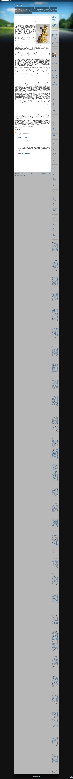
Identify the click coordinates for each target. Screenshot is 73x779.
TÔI (52, 700)
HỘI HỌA (53, 403)
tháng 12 (53, 98)
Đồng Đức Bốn (55, 349)
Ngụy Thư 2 (56, 543)
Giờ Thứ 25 (55, 367)
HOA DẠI (55, 386)
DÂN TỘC (56, 315)
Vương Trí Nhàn (55, 759)
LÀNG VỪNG (56, 437)
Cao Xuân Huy (56, 282)
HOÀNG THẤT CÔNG (55, 397)
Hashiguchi (53, 381)
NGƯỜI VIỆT (55, 578)
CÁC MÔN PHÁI (55, 277)
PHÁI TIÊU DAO (54, 595)
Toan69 (53, 697)
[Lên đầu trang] (71, 777)
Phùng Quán (54, 20)
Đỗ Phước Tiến (54, 346)
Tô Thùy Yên (55, 699)
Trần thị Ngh (56, 711)
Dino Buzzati (54, 319)
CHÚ (57, 295)
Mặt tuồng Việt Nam (55, 518)
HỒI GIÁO (55, 402)
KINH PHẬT (53, 432)
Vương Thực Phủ (55, 758)
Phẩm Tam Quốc (25, 11)
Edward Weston (55, 354)
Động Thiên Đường (54, 350)
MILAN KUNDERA (55, 521)
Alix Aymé (53, 248)
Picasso (55, 618)
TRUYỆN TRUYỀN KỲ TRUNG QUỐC (55, 732)
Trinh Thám (55, 719)
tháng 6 (53, 92)
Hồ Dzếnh (52, 9)
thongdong (18, 5)
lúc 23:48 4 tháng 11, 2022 (25, 137)
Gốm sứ (53, 368)
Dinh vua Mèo (56, 318)
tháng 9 (53, 111)
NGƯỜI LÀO (56, 577)
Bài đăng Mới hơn (19, 173)
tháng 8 (53, 103)
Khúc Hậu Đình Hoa (54, 422)
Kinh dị (53, 430)
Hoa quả (53, 388)
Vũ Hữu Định (56, 754)
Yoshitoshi (54, 771)
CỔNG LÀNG (54, 307)
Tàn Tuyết (54, 647)
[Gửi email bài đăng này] (28, 126)
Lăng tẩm (56, 438)
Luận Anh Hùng (41, 11)
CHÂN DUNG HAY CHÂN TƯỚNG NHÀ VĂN (55, 287)
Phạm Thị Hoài (17, 9)
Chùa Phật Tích (54, 75)
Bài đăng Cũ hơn (46, 173)
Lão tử (53, 438)
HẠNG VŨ (54, 380)
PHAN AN (55, 602)
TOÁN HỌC (53, 695)
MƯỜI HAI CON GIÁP (55, 527)
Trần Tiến (32, 9)
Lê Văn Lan (56, 446)
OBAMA (56, 593)
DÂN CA (53, 314)
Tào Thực (56, 649)
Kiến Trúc (53, 423)
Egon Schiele (54, 355)
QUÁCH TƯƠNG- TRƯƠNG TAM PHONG (55, 621)
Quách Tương (54, 619)
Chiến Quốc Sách (54, 36)
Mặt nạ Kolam (56, 508)
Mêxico (55, 519)
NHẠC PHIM (56, 582)
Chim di (54, 295)
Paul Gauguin (54, 594)
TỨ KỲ (56, 741)
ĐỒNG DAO (56, 348)
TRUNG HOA (55, 723)
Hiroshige (53, 384)
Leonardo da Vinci (55, 441)
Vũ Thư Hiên (55, 756)
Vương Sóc (56, 757)
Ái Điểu (56, 243)
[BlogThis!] (29, 126)
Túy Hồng (55, 739)
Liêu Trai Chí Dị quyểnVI (55, 474)
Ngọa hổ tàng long (54, 533)
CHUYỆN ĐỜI (55, 300)
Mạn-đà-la (55, 494)
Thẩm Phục (53, 663)
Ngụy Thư (53, 25)
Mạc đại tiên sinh (55, 488)
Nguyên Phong (55, 560)
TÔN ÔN (55, 700)
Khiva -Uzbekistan (54, 418)
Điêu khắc (27, 9)
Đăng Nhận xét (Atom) (21, 175)
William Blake (53, 760)
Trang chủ (33, 173)
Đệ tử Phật (55, 335)
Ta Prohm (55, 643)
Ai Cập (53, 243)
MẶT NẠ (56, 496)
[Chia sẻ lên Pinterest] (32, 126)
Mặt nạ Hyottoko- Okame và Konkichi (55, 503)
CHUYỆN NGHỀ (55, 301)
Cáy (57, 283)
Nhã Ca (55, 579)
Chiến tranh (54, 23)
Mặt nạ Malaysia (55, 509)
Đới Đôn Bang (53, 351)
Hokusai (54, 399)
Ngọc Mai (53, 534)
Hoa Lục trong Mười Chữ (54, 31)
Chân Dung (47, 9)
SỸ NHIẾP (53, 642)
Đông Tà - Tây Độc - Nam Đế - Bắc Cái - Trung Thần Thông (54, 81)
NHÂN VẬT (54, 584)
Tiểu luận (56, 687)
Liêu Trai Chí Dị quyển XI (55, 462)
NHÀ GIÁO (53, 580)
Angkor (56, 250)
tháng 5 (53, 128)
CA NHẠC (56, 276)
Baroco (55, 266)
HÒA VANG (54, 389)
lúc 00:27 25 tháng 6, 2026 (25, 153)
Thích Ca (55, 669)
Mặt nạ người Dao (54, 511)
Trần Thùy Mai (54, 713)
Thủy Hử (55, 683)
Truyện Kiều (30, 12)
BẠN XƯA (56, 263)
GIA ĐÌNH (54, 361)
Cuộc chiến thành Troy (33, 11)
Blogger (38, 776)
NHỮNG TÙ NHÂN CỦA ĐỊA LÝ (55, 590)
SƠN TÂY (55, 633)
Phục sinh (54, 615)
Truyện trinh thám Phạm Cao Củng (54, 38)
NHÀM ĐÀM (54, 583)
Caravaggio (54, 283)
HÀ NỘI (54, 372)
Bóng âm (41, 9)
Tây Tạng (53, 16)
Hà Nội (57, 371)
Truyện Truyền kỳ (54, 24)
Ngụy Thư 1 (56, 542)
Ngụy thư (56, 541)
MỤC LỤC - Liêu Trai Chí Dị (54, 73)
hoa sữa (56, 388)
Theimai (54, 667)
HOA (55, 385)
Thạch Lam (53, 657)
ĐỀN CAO (53, 336)
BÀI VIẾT (54, 260)
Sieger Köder (54, 631)
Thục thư (56, 682)
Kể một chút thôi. (54, 67)
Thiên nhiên (53, 675)
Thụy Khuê (53, 684)
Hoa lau (56, 387)
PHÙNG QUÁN (55, 617)
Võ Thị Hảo (55, 752)
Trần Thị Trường (55, 712)
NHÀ (52, 579)
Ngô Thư (53, 26)
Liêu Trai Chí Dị (54, 35)
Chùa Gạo (56, 299)
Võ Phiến (53, 19)
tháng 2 (53, 106)
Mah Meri (53, 490)
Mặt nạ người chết (54, 510)
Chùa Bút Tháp (54, 84)
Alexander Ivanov (54, 246)
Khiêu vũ (55, 417)
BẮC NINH (53, 268)
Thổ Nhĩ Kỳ (56, 677)
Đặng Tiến (56, 331)
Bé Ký (57, 268)
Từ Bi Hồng (53, 740)
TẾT (55, 656)
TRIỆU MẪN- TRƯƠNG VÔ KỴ (55, 717)
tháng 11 (53, 99)
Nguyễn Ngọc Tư (18, 11)
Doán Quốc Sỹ (54, 320)
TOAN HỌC (54, 694)
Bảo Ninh (56, 264)
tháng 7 (53, 91)
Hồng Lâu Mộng (54, 45)
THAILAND (55, 659)
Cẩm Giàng (54, 284)
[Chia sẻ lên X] (30, 126)
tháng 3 (53, 94)
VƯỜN (53, 757)
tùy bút (56, 737)
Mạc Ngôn (54, 489)
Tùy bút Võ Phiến (55, 738)
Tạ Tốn (53, 644)
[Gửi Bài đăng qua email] (27, 126)
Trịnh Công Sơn (56, 718)
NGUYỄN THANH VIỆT (55, 568)
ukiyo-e (53, 745)
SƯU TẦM (54, 641)
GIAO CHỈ (56, 365)
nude (53, 592)
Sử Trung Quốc (54, 34)
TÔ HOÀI (56, 698)
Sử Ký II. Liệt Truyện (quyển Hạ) (55, 635)
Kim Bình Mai (54, 44)
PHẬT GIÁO (20, 127)
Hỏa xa (23, 9)
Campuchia (53, 280)
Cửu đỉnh (37, 9)
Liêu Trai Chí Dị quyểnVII (55, 476)
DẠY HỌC (56, 312)
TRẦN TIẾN (54, 714)
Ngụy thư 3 (56, 544)
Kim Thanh (56, 428)
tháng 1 (53, 97)
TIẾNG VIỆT (56, 685)
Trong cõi (55, 720)
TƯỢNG (53, 743)
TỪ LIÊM (53, 742)
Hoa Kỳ (53, 387)
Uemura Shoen (54, 744)
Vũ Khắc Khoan (55, 755)
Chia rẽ (56, 291)
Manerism (53, 495)
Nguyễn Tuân (56, 574)
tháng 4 (53, 93)
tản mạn (57, 646)
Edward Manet (56, 353)
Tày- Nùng (54, 650)
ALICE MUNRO (54, 247)
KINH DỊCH (54, 11)
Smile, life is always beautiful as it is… (54, 70)
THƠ (53, 678)
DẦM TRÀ (54, 313)
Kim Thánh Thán (55, 429)
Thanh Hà (53, 660)
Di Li (53, 316)
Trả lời (19, 134)
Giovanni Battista (55, 366)
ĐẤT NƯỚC (55, 332)
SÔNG (53, 632)
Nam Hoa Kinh (48, 11)
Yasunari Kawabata (55, 770)
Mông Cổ (54, 522)
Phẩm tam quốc (55, 607)
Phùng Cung (54, 616)
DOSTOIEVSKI (54, 321)
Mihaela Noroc (54, 520)
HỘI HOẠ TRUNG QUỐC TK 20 (20, 12)
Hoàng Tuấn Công (55, 398)
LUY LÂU (53, 486)
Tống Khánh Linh (54, 701)
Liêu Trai (55, 449)
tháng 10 (53, 100)
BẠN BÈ (53, 261)
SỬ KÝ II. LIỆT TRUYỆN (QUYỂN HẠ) (55, 42)
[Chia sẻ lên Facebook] (31, 126)
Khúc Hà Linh (55, 421)
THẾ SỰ (56, 668)
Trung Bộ (53, 721)
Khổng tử (56, 420)
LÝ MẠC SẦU (56, 487)
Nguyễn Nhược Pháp (55, 559)
